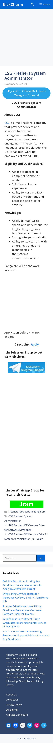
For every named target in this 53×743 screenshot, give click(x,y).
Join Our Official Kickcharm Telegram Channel (28, 93)
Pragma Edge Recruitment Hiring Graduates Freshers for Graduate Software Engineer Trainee (22, 610)
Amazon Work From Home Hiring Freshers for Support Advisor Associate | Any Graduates (26, 635)
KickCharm (13, 4)
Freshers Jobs (16, 511)
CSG (7, 122)
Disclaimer (12, 709)
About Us (11, 694)
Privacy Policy (14, 704)
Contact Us (12, 699)
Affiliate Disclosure (17, 714)
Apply (35, 344)
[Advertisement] (26, 38)
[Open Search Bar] (32, 4)
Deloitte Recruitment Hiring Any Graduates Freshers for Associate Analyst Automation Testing (22, 584)
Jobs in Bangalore (35, 511)
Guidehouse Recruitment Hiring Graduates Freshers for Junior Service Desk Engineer (24, 622)
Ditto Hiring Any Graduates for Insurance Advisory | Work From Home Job (25, 597)
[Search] (41, 558)
